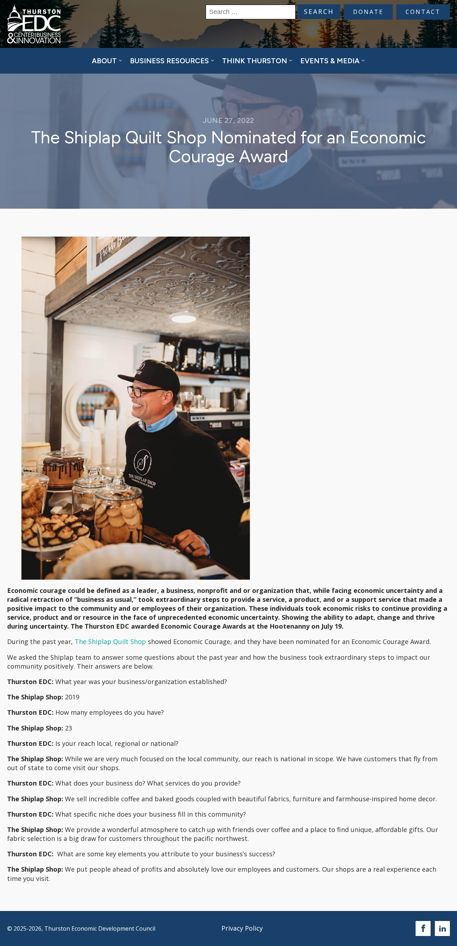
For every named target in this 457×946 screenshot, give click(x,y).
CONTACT (423, 12)
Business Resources (169, 60)
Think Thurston (254, 60)
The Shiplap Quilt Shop (110, 641)
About (104, 60)
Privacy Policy (242, 928)
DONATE (368, 12)
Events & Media (330, 60)
